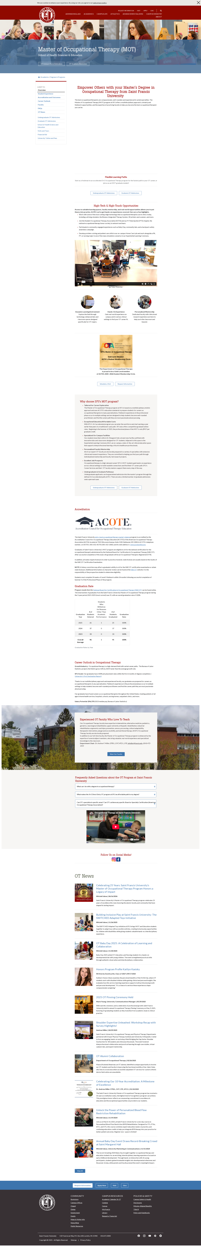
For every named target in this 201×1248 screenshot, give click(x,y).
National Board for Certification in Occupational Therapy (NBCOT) (117, 590)
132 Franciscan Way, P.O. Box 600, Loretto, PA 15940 (78, 1236)
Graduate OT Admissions (47, 121)
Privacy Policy (85, 1240)
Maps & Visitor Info (78, 1219)
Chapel (73, 1206)
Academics (89, 14)
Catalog (105, 1203)
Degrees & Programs (57, 77)
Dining (73, 1209)
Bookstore (74, 1199)
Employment (75, 1213)
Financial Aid (42, 134)
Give (152, 11)
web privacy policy (100, 3)
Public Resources (77, 1226)
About (159, 17)
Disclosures (137, 1203)
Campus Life (102, 14)
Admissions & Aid (73, 14)
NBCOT (134, 570)
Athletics (115, 14)
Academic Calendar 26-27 (111, 1199)
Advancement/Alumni (133, 14)
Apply (145, 11)
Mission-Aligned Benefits (142, 1206)
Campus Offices (76, 1203)
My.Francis (106, 1209)
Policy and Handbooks (141, 1213)
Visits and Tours (43, 131)
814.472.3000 (106, 1236)
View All (80, 1171)
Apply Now (101, 1185)
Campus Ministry (154, 14)
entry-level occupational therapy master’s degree (112, 537)
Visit (138, 11)
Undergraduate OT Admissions (49, 117)
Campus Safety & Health (142, 1199)
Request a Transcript (109, 1216)
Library (104, 1213)
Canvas (104, 1206)
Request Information (126, 11)
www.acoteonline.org (138, 545)
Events (73, 1216)
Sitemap (74, 1240)
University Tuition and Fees (47, 138)
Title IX (136, 1209)
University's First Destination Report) (88, 676)
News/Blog (75, 1223)
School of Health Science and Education (48, 126)
